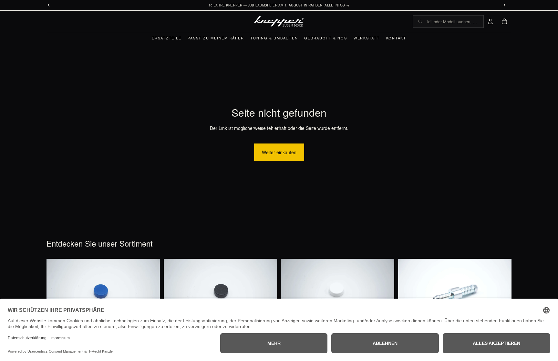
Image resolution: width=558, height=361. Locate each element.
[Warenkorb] (504, 21)
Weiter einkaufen (279, 152)
